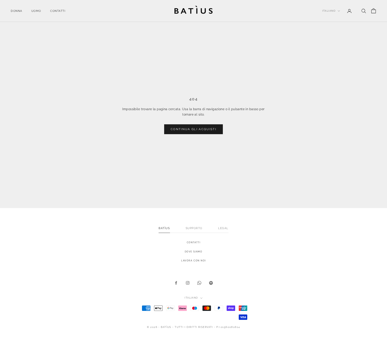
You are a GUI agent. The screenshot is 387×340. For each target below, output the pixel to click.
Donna (16, 11)
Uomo (36, 11)
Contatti (57, 11)
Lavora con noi (193, 260)
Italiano (328, 10)
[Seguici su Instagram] (187, 283)
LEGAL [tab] (223, 228)
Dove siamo (193, 251)
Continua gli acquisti (193, 129)
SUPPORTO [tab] (194, 228)
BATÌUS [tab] (164, 228)
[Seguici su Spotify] (211, 283)
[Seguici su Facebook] (176, 283)
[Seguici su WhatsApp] (199, 283)
